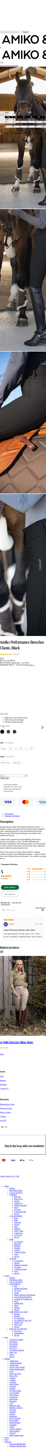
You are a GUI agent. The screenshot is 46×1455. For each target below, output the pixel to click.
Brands (7, 1359)
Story (7, 1440)
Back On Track (15, 1374)
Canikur (12, 1378)
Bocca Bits (13, 1376)
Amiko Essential (15, 1363)
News (7, 1438)
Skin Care (13, 1352)
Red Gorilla (13, 1421)
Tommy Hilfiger (15, 1429)
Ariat (11, 1372)
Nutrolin (12, 1412)
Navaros (12, 1410)
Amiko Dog (13, 1361)
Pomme (12, 1414)
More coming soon (16, 1435)
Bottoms (12, 65)
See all (11, 1357)
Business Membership (17, 1446)
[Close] (6, 115)
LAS (11, 1403)
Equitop (12, 1389)
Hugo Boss (13, 1399)
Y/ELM (12, 1433)
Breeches (17, 65)
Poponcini (13, 1416)
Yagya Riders (14, 1431)
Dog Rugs (13, 1346)
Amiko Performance (17, 1369)
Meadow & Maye (16, 1408)
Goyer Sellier (14, 1393)
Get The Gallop (15, 1391)
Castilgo (12, 1380)
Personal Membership (17, 1444)
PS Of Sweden (15, 1418)
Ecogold (12, 1386)
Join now (8, 1442)
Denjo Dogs (14, 1384)
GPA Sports (13, 1395)
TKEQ (12, 1427)
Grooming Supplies (16, 1350)
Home (1, 65)
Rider (4, 65)
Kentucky (13, 1401)
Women (8, 65)
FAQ (2, 1076)
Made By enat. (14, 1406)
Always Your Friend (17, 1367)
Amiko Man (14, 1365)
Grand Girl (13, 1397)
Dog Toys (13, 1348)
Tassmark (13, 1425)
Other (11, 1354)
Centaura (12, 1382)
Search (25, 32)
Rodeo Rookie (14, 1423)
